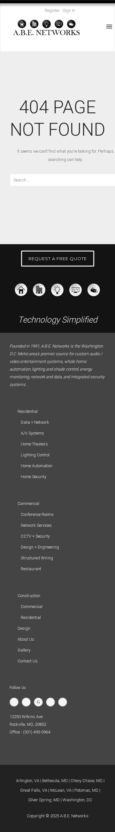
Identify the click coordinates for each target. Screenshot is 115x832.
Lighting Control (35, 454)
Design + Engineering (40, 547)
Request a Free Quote (57, 258)
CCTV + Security (35, 536)
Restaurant (31, 568)
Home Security (33, 476)
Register (52, 10)
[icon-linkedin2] (52, 702)
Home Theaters (34, 444)
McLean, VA (61, 790)
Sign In (69, 10)
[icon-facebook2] (28, 702)
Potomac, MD (86, 790)
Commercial (31, 606)
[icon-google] (40, 702)
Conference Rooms (37, 514)
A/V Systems (32, 433)
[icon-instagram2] (64, 702)
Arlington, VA (27, 780)
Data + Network (35, 422)
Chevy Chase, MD (87, 780)
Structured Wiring (37, 558)
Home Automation (36, 465)
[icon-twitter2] (16, 702)
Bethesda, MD (55, 780)
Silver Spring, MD (44, 799)
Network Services (36, 525)
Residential (31, 617)
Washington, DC (77, 799)
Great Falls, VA (33, 790)
